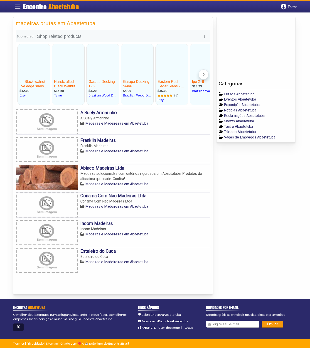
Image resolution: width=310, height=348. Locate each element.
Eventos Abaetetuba (240, 99)
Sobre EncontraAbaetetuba (161, 314)
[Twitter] (18, 327)
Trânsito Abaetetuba (240, 132)
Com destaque (169, 327)
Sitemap (52, 343)
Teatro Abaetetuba (238, 126)
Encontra (51, 6)
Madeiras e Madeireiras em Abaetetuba (116, 123)
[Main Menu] (17, 6)
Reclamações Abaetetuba (244, 116)
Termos (19, 343)
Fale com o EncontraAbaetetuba (165, 321)
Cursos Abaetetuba (239, 94)
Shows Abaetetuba (239, 121)
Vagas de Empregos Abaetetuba (249, 137)
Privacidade (35, 343)
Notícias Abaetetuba (240, 110)
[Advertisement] (253, 50)
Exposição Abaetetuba (242, 105)
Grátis (189, 327)
